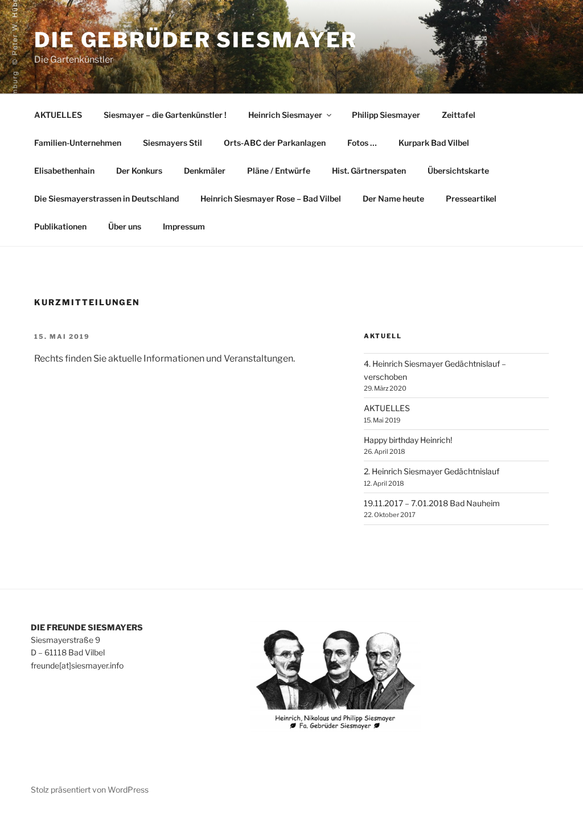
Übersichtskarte (458, 170)
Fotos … (362, 142)
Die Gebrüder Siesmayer (196, 39)
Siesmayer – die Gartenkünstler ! (165, 115)
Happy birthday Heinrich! (408, 440)
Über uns (124, 226)
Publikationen (60, 226)
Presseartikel (471, 198)
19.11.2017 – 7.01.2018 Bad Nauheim (432, 503)
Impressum (184, 226)
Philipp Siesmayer (386, 115)
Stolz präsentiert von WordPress (90, 789)
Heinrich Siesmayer (285, 115)
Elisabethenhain (64, 170)
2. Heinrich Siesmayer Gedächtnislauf (431, 471)
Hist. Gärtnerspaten (369, 170)
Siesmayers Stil (172, 142)
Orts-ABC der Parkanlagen (275, 142)
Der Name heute (393, 198)
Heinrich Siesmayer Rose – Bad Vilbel (270, 198)
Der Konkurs (139, 170)
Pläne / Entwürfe (278, 170)
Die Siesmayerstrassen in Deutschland (106, 198)
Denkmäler (204, 170)
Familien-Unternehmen (77, 142)
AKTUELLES (58, 115)
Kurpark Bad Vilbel (434, 142)
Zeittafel (458, 115)
